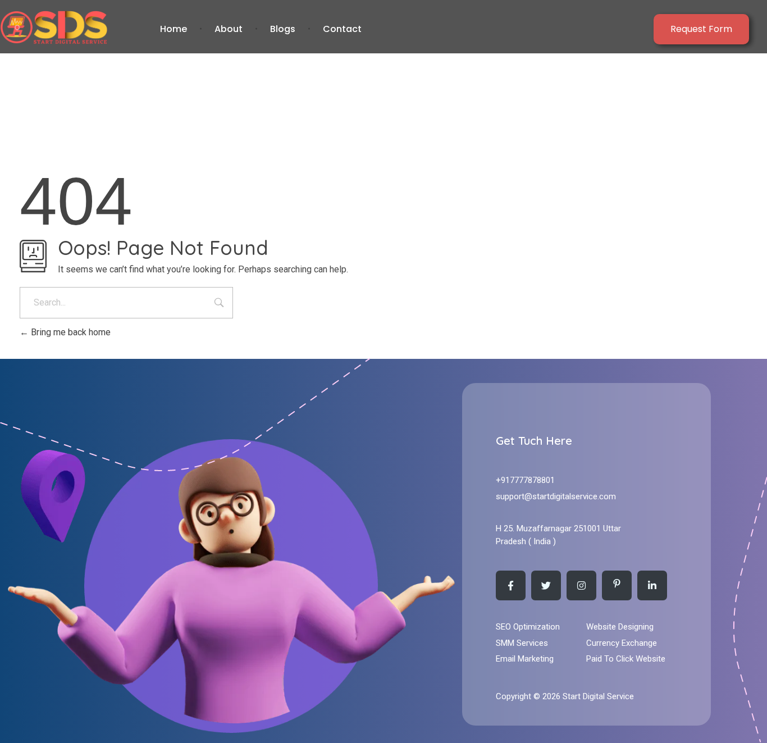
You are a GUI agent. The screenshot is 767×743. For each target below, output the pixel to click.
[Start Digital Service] (77, 27)
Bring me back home (70, 332)
